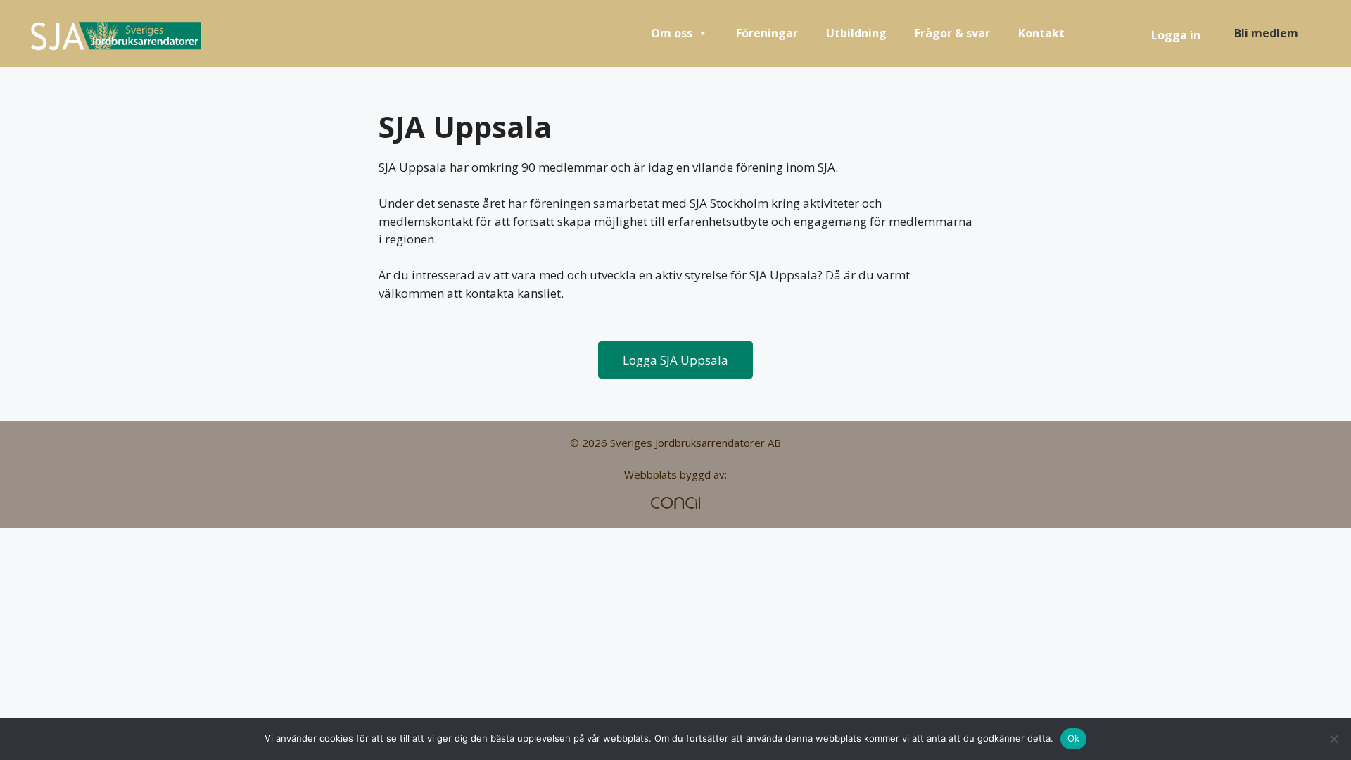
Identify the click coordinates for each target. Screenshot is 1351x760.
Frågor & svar (952, 33)
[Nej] (1333, 739)
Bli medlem (1266, 33)
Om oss (671, 33)
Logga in (1175, 35)
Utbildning (856, 33)
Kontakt (1041, 33)
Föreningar (767, 33)
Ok (1073, 738)
